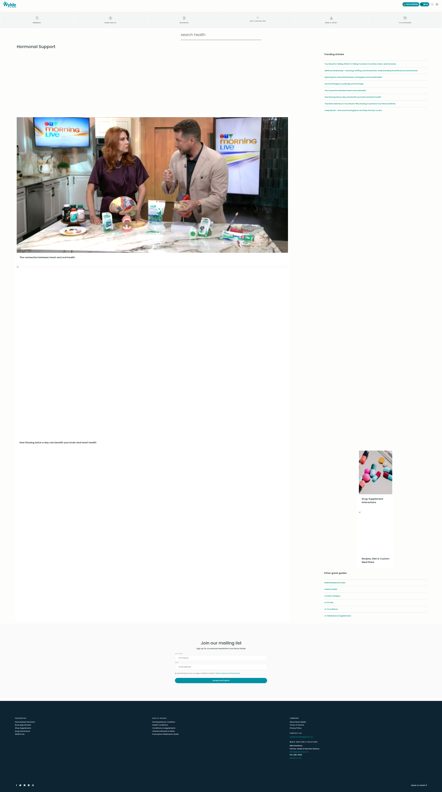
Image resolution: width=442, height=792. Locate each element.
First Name (179, 654)
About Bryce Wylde (298, 722)
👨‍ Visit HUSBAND (411, 4)
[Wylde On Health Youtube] (29, 785)
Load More (152, 452)
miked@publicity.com (299, 752)
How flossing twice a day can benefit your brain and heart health (353, 97)
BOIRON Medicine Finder (335, 583)
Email (177, 662)
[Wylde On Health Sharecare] (33, 785)
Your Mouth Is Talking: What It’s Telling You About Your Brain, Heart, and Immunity (360, 64)
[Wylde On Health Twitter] (20, 785)
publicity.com (295, 758)
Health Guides (159, 718)
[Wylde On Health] (200, 4)
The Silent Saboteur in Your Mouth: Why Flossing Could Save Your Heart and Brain (360, 104)
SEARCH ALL (20, 734)
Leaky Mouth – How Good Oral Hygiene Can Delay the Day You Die (353, 110)
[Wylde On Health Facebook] (16, 785)
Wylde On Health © (419, 785)
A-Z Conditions (331, 609)
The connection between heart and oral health (345, 90)
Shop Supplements (23, 728)
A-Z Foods (329, 602)
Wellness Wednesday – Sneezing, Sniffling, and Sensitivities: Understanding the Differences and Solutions (371, 70)
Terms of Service (221, 673)
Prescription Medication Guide (165, 734)
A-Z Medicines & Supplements (338, 616)
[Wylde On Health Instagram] (25, 785)
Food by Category (332, 596)
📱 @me (424, 4)
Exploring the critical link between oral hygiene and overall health (353, 77)
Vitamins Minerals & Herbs (163, 731)
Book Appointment (23, 725)
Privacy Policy (235, 673)
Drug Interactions (22, 731)
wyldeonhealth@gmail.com (301, 737)
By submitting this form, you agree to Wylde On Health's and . (207, 673)
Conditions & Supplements (163, 728)
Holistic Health (331, 589)
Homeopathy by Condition (163, 722)
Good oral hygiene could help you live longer (344, 84)
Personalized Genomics (25, 722)
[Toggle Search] (432, 4)
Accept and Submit (221, 680)
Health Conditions (160, 725)
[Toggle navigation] (437, 4)
